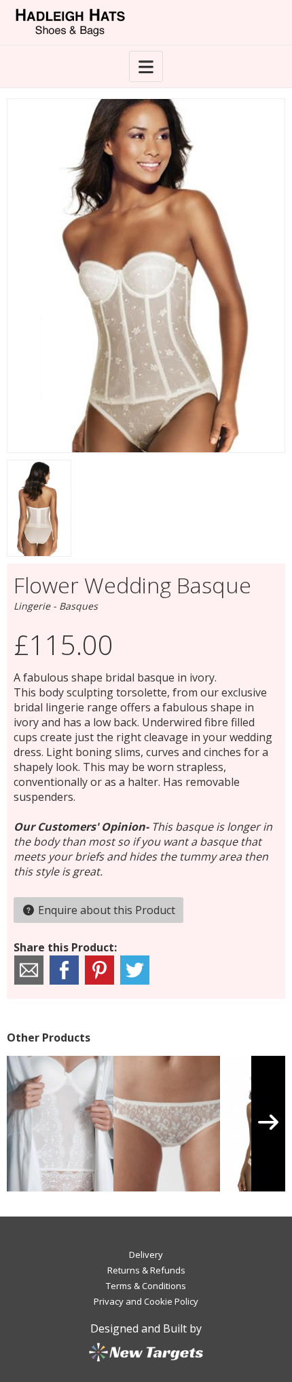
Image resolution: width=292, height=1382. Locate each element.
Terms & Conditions (146, 1286)
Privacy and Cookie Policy (146, 1301)
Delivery (146, 1254)
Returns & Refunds (146, 1270)
